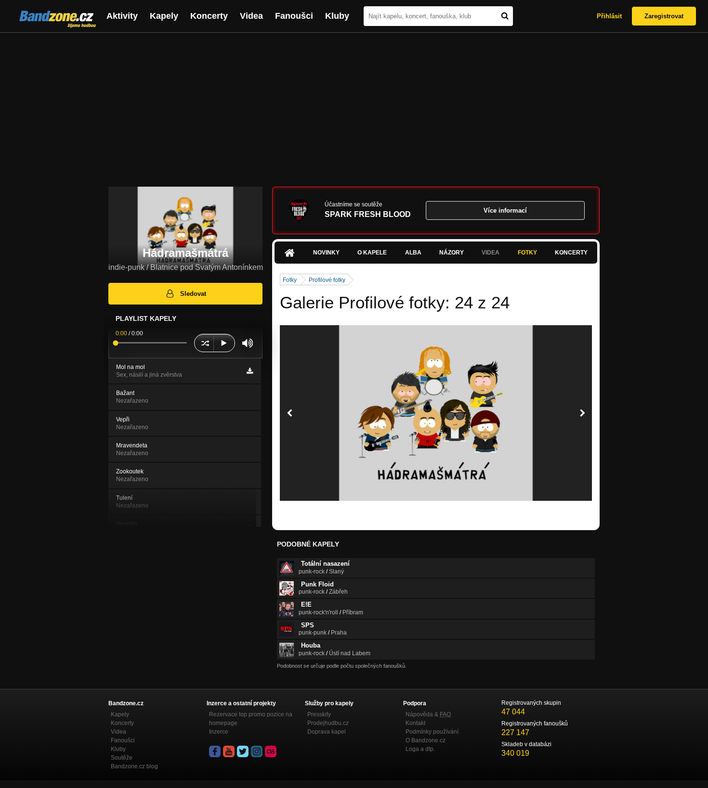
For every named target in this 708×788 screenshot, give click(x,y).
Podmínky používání (432, 731)
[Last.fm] (270, 751)
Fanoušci (294, 16)
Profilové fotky (327, 280)
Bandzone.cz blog (134, 766)
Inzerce (218, 731)
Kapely (164, 16)
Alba (413, 252)
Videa (251, 16)
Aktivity (122, 16)
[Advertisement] (354, 105)
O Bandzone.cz (426, 740)
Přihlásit (609, 16)
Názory (451, 252)
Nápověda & (428, 714)
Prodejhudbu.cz (328, 723)
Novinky (326, 252)
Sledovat (193, 293)
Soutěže (121, 757)
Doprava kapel (326, 731)
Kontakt (415, 723)
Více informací (505, 210)
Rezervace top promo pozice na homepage (250, 718)
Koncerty (209, 16)
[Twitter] (243, 751)
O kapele (372, 252)
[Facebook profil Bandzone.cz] (215, 751)
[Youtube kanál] (229, 751)
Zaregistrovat (663, 16)
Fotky (527, 252)
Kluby (337, 16)
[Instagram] (256, 751)
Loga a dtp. (420, 749)
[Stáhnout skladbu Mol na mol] (249, 371)
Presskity (319, 714)
